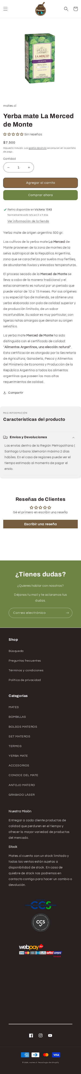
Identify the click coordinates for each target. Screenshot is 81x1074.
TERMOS (15, 746)
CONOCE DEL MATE (23, 775)
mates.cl (33, 1062)
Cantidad (9, 158)
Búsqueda (16, 651)
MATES (14, 707)
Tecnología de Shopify (48, 1062)
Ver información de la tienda (28, 221)
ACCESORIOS (19, 765)
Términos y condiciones (26, 670)
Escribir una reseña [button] (40, 524)
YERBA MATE (18, 755)
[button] (5, 9)
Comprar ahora (40, 195)
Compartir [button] (15, 392)
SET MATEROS (19, 736)
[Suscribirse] (67, 613)
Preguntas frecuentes (25, 660)
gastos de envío (38, 148)
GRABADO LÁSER (22, 794)
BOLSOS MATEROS (23, 726)
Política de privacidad (25, 680)
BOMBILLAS (17, 716)
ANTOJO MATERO (22, 785)
